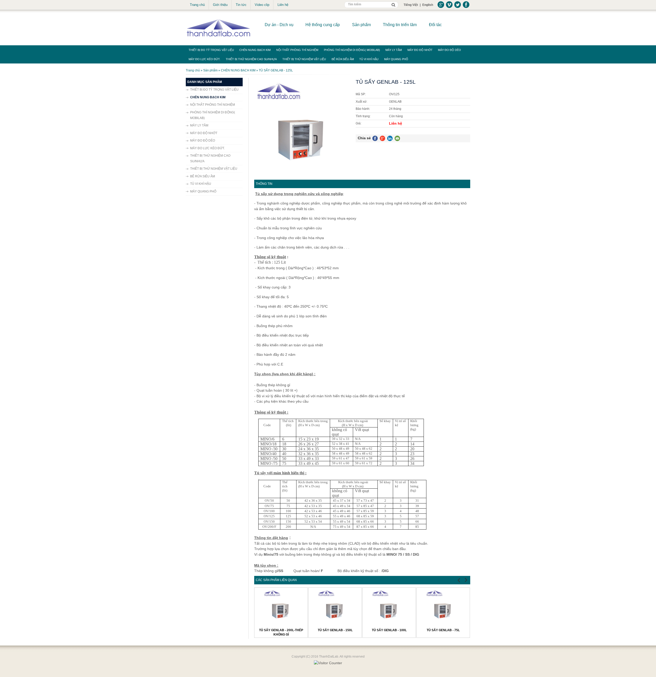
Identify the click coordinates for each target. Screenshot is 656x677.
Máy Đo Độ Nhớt (420, 49)
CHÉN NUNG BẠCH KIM (255, 49)
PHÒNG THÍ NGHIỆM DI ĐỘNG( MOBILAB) (352, 49)
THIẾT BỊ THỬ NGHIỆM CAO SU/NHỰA (251, 59)
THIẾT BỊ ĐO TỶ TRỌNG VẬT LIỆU (211, 49)
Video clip (262, 5)
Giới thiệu (220, 5)
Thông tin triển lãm (400, 25)
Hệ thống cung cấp (322, 25)
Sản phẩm (361, 25)
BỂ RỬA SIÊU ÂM (343, 59)
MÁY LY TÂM (393, 49)
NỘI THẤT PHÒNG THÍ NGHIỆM (297, 49)
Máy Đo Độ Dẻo (449, 49)
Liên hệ (283, 5)
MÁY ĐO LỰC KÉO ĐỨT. (204, 59)
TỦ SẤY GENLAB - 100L (389, 630)
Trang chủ (197, 5)
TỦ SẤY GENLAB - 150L (335, 630)
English (427, 4)
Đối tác (435, 25)
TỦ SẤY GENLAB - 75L (443, 630)
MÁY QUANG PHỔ (396, 59)
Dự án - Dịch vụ (279, 25)
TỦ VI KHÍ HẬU (368, 59)
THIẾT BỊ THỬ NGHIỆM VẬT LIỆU (304, 59)
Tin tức (241, 5)
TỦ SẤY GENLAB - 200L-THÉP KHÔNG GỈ (281, 632)
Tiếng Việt (411, 4)
